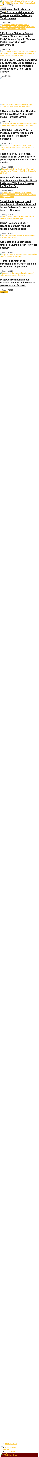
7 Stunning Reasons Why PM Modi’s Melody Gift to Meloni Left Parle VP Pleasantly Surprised (16, 134)
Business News (11, 1448)
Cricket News (10, 1451)
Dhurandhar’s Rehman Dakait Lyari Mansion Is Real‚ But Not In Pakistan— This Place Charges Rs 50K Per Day (18, 182)
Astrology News (11, 1444)
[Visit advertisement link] (15, 103)
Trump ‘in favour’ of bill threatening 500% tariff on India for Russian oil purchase (18, 263)
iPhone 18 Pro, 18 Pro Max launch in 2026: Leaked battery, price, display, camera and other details (18, 158)
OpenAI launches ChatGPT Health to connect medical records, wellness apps (15, 226)
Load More (4, 292)
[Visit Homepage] (5, 1449)
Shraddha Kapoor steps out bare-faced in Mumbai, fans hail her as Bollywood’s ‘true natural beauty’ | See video (18, 206)
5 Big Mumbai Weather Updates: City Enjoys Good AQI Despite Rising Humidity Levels (18, 114)
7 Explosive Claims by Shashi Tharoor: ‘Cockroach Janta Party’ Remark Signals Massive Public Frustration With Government (17, 39)
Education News (11, 1455)
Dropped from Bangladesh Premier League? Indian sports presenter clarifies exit (17, 282)
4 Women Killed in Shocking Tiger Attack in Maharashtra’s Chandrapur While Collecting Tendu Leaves (17, 14)
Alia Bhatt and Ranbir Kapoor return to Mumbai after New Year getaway (18, 244)
